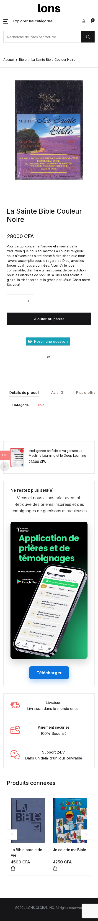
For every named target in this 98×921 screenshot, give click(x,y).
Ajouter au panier (49, 319)
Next (86, 835)
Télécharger (49, 672)
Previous (12, 835)
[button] (28, 21)
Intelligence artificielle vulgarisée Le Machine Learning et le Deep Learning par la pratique (57, 455)
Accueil (8, 59)
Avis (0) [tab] (57, 392)
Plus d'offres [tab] (87, 392)
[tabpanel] (49, 130)
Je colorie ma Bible (69, 849)
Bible (23, 59)
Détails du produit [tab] (24, 392)
